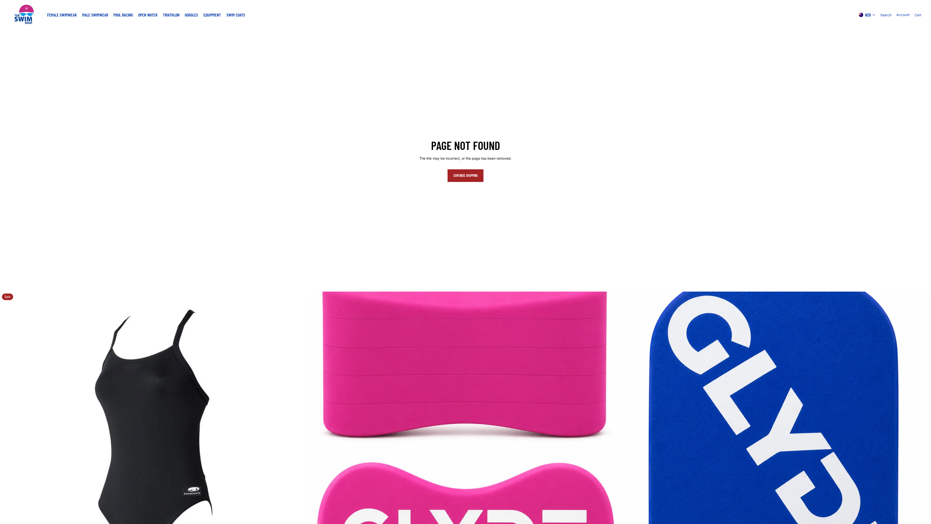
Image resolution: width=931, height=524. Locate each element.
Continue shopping (465, 175)
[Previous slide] (7, 447)
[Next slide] (303, 447)
